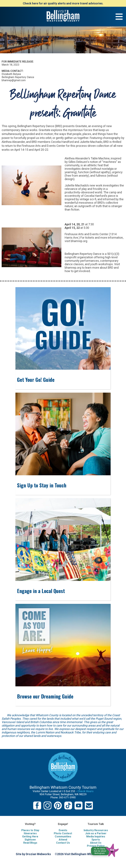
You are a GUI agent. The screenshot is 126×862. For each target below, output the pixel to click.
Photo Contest (63, 833)
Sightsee (30, 839)
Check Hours (85, 791)
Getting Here (30, 836)
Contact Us (63, 842)
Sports (96, 839)
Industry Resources (96, 830)
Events (63, 830)
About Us (95, 842)
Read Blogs (30, 842)
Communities (63, 836)
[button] (105, 849)
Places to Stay (30, 830)
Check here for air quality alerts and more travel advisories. (63, 3)
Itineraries (30, 833)
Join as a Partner (95, 833)
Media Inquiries (95, 836)
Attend (63, 839)
